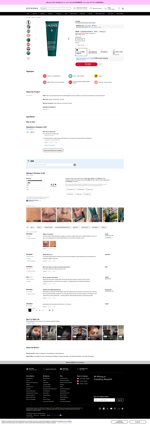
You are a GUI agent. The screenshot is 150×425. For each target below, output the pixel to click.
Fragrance (58, 13)
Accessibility (62, 399)
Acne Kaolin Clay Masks (88, 356)
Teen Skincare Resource (65, 401)
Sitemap (48, 415)
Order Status (45, 382)
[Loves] (119, 8)
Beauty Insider (46, 378)
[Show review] (79, 214)
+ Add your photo (30, 323)
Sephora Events (29, 386)
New (28, 13)
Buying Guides (63, 391)
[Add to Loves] (100, 64)
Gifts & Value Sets (100, 13)
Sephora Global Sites (30, 391)
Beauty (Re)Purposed (30, 397)
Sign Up (120, 400)
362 (49, 310)
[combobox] (55, 8)
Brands (90, 13)
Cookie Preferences (55, 415)
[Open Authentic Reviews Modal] (40, 201)
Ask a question (88, 25)
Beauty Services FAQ (64, 393)
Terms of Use (36, 415)
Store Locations (63, 395)
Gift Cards (110, 13)
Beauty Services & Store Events (49, 388)
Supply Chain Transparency (32, 382)
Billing (61, 386)
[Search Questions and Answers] (27, 132)
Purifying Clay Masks (64, 356)
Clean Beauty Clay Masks (51, 356)
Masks (32, 17)
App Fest (35, 13)
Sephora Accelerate (30, 395)
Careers (28, 380)
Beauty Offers (46, 393)
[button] (98, 32)
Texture (99, 27)
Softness (96, 27)
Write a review (29, 175)
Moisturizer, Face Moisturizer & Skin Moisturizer (52, 353)
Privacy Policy (29, 415)
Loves (44, 397)
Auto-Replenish (46, 391)
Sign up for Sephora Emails (101, 396)
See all (28, 58)
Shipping (62, 384)
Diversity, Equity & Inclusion (32, 393)
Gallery (44, 380)
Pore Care (91, 27)
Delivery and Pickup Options (66, 382)
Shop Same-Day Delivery (48, 401)
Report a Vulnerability (30, 399)
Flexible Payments (64, 397)
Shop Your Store (46, 399)
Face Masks (38, 17)
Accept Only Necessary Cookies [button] (119, 422)
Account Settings (46, 386)
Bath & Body (74, 13)
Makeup (43, 13)
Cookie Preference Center (64, 422)
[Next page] (52, 310)
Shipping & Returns (81, 59)
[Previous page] (26, 310)
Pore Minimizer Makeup (75, 356)
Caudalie (77, 21)
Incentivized (36, 220)
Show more (45, 109)
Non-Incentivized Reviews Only (62, 227)
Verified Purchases (48, 227)
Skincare (50, 13)
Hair (66, 13)
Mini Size (82, 13)
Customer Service (64, 378)
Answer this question (49, 145)
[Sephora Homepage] (32, 8)
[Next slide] (68, 39)
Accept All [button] (137, 422)
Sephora (38, 353)
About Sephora (29, 378)
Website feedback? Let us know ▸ (75, 362)
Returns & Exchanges (64, 380)
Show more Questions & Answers (53, 150)
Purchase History (46, 384)
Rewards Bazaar (46, 395)
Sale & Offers (120, 13)
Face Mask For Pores (39, 356)
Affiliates (28, 384)
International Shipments (65, 388)
